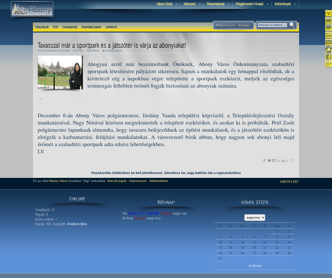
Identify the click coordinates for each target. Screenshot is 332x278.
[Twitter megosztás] (269, 160)
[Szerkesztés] (292, 160)
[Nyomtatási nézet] (283, 160)
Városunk (187, 4)
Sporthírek (93, 50)
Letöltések (111, 27)
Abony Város (58, 181)
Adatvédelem (158, 181)
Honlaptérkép (70, 27)
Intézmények (281, 4)
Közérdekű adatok (91, 27)
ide (210, 173)
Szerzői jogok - (117, 181)
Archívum (254, 265)
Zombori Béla (77, 223)
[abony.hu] (32, 22)
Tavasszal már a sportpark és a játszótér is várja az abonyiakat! (112, 45)
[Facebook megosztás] (274, 160)
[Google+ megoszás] (265, 160)
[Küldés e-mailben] (278, 160)
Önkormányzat (213, 4)
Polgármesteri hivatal (248, 4)
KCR (55, 27)
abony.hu (289, 181)
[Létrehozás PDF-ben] (287, 160)
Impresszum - (138, 181)
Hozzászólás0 (113, 50)
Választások (42, 27)
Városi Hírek (162, 4)
